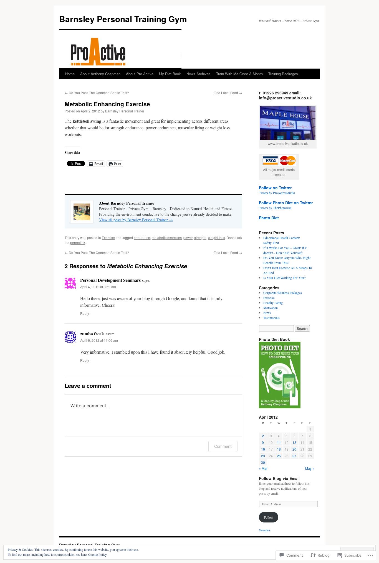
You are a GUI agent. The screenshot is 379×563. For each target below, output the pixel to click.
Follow (268, 517)
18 (279, 449)
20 (294, 449)
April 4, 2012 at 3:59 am (98, 286)
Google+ (265, 530)
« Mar (263, 468)
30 (263, 462)
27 (294, 455)
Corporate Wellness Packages (282, 292)
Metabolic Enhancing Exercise (107, 104)
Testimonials (271, 317)
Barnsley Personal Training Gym (123, 19)
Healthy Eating (273, 302)
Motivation (270, 307)
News (267, 312)
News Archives (198, 73)
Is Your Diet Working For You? (284, 277)
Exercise (108, 237)
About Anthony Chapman (100, 73)
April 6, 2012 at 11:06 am (99, 340)
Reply (84, 313)
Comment (223, 446)
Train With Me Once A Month (239, 73)
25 (279, 455)
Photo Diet (269, 217)
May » (309, 468)
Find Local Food (228, 92)
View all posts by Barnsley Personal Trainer (136, 219)
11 (279, 442)
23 (263, 455)
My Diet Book (170, 73)
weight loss (216, 237)
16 (263, 449)
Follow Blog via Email (279, 478)
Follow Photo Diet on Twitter (286, 202)
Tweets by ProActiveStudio (277, 192)
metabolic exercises (167, 237)
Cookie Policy (97, 554)
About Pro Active (139, 73)
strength (200, 237)
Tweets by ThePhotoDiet (275, 207)
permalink (77, 242)
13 (294, 442)
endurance (142, 237)
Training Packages (283, 73)
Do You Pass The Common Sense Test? (97, 92)
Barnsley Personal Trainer (124, 111)
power (188, 237)
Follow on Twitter (275, 187)
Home (70, 73)
